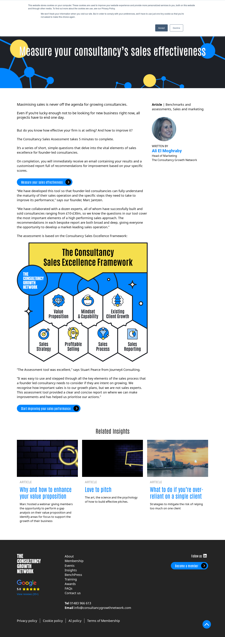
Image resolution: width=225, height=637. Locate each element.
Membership (74, 561)
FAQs (68, 588)
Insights (71, 570)
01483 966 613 (80, 603)
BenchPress (73, 575)
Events (70, 565)
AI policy (75, 621)
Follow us (205, 555)
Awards (70, 584)
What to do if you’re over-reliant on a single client (176, 492)
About (69, 556)
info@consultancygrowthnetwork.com (102, 608)
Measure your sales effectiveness (42, 182)
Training (71, 579)
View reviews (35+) (27, 594)
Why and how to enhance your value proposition (46, 492)
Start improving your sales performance (46, 408)
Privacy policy (27, 621)
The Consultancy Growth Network (29, 563)
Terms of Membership (103, 621)
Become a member (186, 565)
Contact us (73, 593)
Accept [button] (161, 27)
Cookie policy (53, 621)
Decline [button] (176, 27)
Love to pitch (98, 489)
